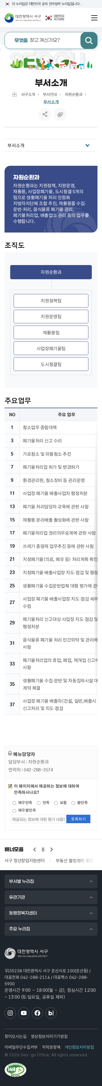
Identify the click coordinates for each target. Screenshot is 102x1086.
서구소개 (28, 94)
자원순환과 (73, 94)
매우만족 (24, 802)
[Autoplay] (43, 849)
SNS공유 (44, 114)
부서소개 (51, 102)
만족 (45, 802)
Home (14, 94)
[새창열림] (15, 1070)
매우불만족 (26, 810)
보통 (63, 802)
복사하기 (60, 114)
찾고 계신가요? (37, 41)
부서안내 (50, 94)
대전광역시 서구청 (23, 18)
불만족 (82, 802)
